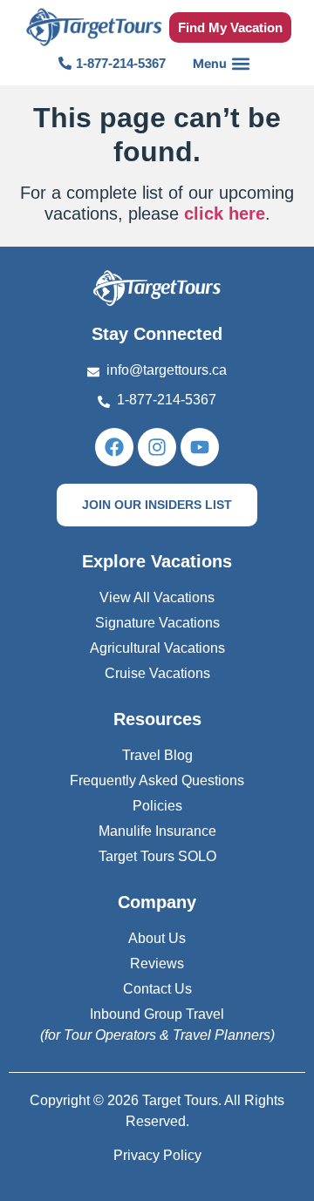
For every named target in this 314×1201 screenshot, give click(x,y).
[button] (222, 63)
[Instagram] (157, 447)
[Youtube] (200, 447)
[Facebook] (114, 447)
